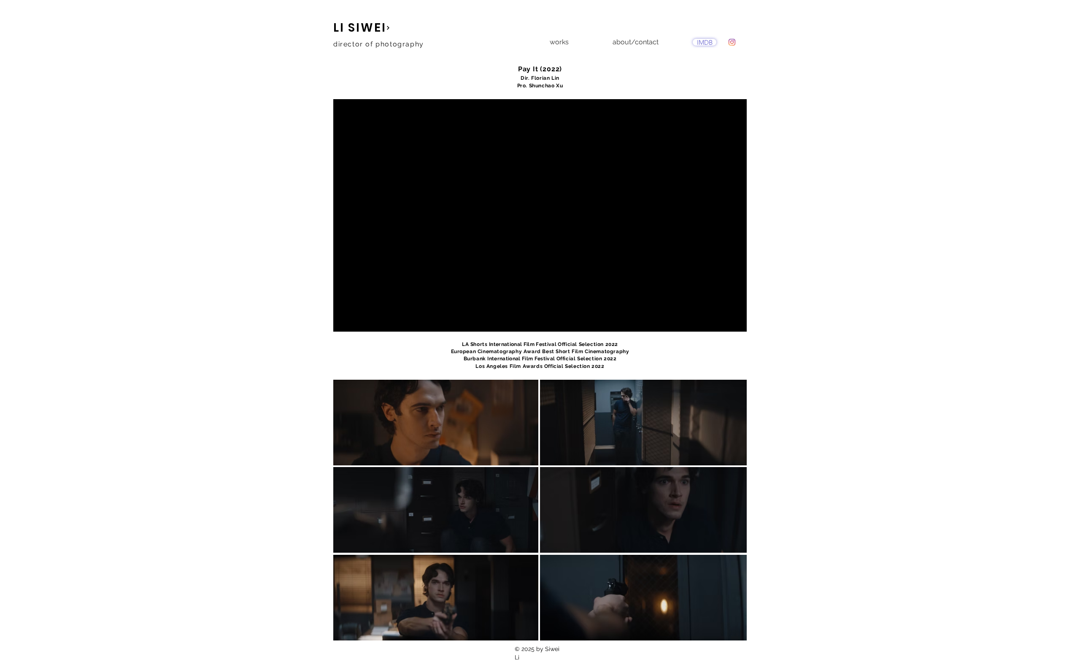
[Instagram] (732, 42)
